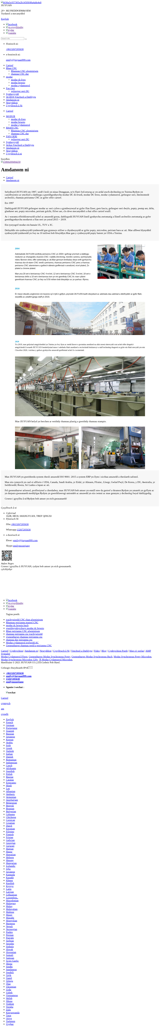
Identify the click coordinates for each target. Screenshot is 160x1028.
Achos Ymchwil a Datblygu (20, 145)
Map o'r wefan (136, 650)
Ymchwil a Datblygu (81, 650)
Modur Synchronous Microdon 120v (19, 659)
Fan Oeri (10, 88)
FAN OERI (11, 136)
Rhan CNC (11, 68)
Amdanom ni (12, 99)
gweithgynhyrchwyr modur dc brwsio (25, 628)
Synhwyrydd (12, 94)
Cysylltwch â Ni (14, 105)
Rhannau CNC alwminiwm (24, 71)
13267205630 (24, 529)
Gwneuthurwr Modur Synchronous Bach (92, 656)
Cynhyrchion (16, 650)
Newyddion (12, 102)
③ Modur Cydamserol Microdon (55, 659)
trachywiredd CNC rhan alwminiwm (24, 619)
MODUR (10, 116)
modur (9, 76)
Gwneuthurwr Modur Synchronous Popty (49, 656)
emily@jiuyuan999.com (18, 59)
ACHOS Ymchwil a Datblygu (21, 96)
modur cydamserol (20, 85)
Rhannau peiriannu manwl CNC (22, 622)
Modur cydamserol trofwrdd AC (22, 642)
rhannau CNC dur (20, 73)
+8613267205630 (15, 49)
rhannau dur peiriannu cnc (19, 639)
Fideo (97, 650)
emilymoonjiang (21, 545)
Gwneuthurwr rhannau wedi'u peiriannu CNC (29, 645)
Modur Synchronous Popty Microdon (132, 656)
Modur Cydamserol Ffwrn (14, 656)
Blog (104, 650)
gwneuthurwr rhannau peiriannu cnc (24, 636)
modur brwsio (18, 82)
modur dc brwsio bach (17, 625)
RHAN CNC (12, 127)
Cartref (9, 65)
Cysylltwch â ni (14, 153)
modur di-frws (18, 79)
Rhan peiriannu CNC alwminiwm (23, 631)
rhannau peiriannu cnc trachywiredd (24, 634)
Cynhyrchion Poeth (118, 650)
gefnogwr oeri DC (20, 91)
